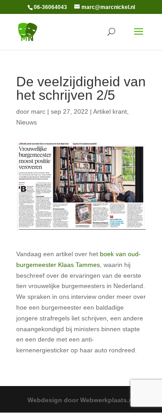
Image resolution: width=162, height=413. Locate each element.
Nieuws (26, 122)
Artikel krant (110, 111)
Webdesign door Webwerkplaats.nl (81, 400)
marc (38, 111)
